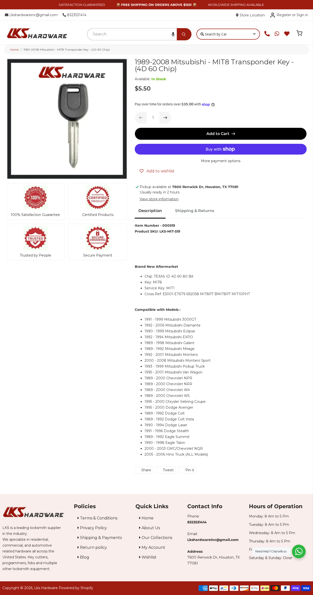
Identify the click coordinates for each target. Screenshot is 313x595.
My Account (153, 547)
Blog (84, 557)
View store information (159, 199)
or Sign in (300, 15)
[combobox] (132, 34)
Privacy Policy (93, 528)
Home (14, 49)
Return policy (93, 547)
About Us (150, 528)
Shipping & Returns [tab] (194, 210)
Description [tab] (150, 210)
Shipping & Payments (100, 537)
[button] (173, 34)
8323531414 (76, 15)
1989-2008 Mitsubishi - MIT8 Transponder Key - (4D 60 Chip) (66, 49)
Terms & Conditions (98, 518)
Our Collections (156, 537)
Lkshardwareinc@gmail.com (33, 15)
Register (284, 15)
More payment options (220, 161)
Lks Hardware (46, 588)
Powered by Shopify (76, 588)
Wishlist (148, 557)
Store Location (252, 15)
